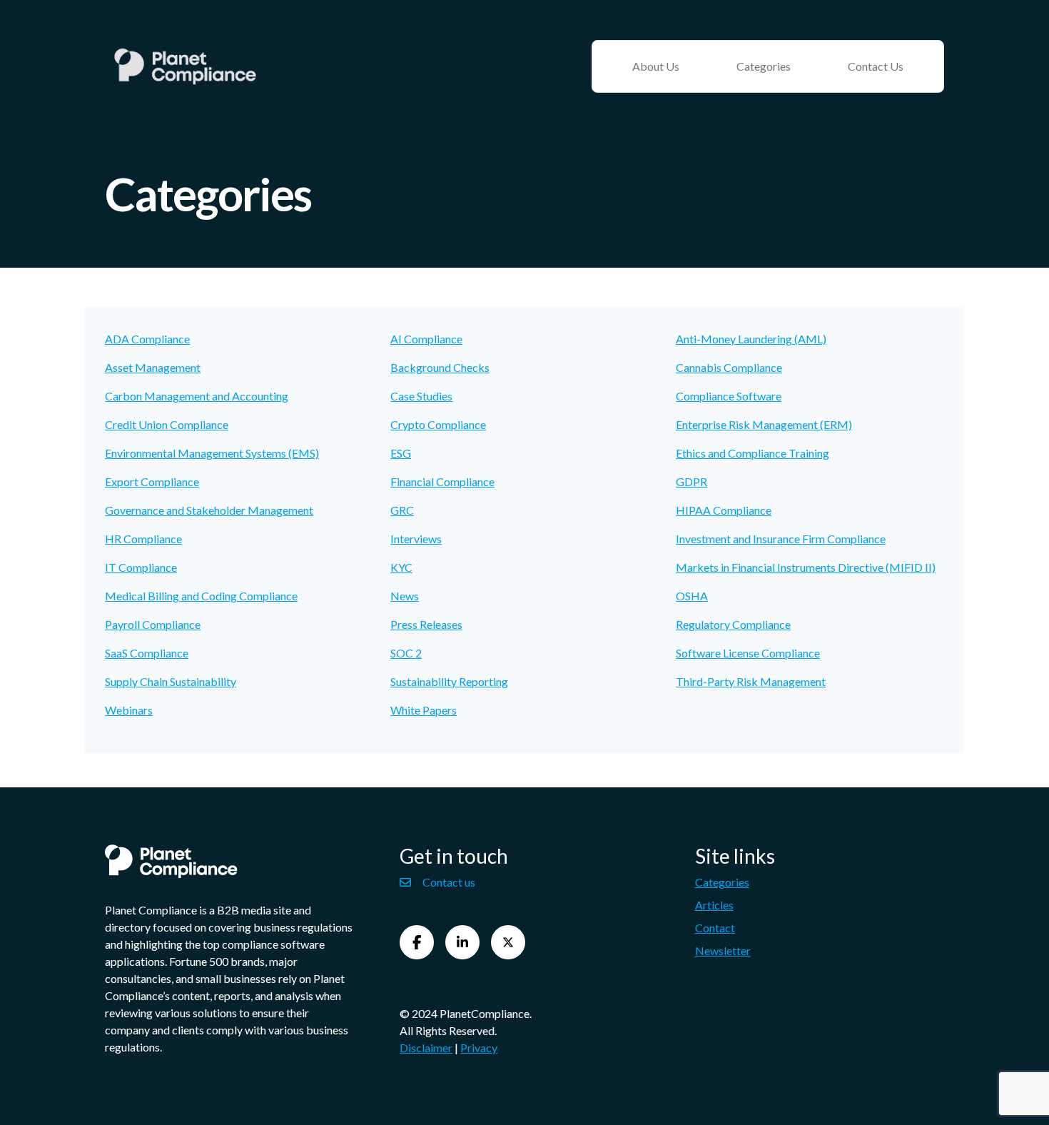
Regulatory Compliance (733, 624)
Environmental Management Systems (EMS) (212, 453)
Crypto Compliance (438, 424)
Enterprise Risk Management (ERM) (764, 424)
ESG (400, 453)
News (404, 595)
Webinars (129, 710)
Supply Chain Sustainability (170, 681)
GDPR (691, 481)
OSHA (692, 595)
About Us (655, 66)
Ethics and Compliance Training (752, 453)
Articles (714, 905)
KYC (401, 567)
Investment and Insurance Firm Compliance (781, 538)
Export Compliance (152, 481)
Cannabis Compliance (729, 367)
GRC (402, 510)
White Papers (423, 710)
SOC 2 (406, 653)
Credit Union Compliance (166, 424)
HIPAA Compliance (723, 510)
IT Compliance (141, 567)
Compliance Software (728, 396)
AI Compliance (426, 338)
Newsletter (723, 950)
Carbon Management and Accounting (196, 396)
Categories (763, 66)
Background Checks (440, 367)
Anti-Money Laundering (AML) (751, 338)
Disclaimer (426, 1047)
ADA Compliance (147, 338)
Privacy (478, 1047)
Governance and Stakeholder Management (209, 510)
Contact (715, 927)
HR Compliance (143, 538)
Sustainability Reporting (449, 681)
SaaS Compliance (146, 653)
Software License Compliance (748, 653)
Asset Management (153, 367)
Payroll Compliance (153, 624)
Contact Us (875, 66)
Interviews (416, 538)
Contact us (448, 882)
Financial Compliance (442, 481)
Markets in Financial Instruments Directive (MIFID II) (806, 567)
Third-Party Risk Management (751, 681)
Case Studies (421, 396)
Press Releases (426, 624)
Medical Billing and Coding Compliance (201, 595)
